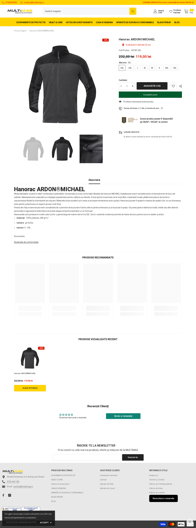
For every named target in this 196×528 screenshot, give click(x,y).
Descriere (94, 179)
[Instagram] (10, 495)
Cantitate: (123, 80)
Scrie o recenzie (123, 416)
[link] (30, 308)
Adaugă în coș (152, 86)
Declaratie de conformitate (26, 242)
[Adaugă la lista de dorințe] (173, 86)
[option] (62, 84)
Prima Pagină (20, 31)
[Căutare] (89, 11)
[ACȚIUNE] (179, 86)
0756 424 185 (13, 481)
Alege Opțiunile (30, 388)
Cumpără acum (150, 95)
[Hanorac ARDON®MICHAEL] (30, 358)
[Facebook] (3, 495)
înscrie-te (133, 457)
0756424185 (11, 2)
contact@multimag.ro (34, 2)
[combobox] (85, 11)
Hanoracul (26, 197)
